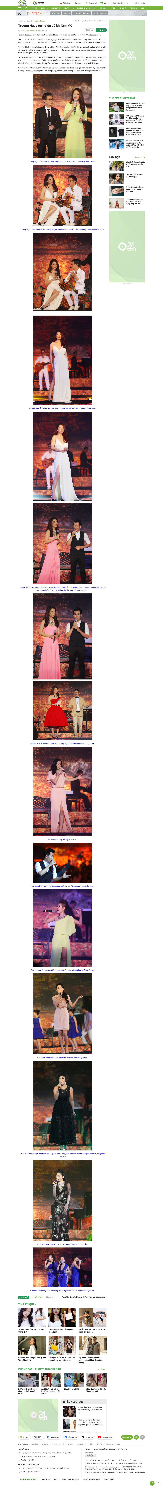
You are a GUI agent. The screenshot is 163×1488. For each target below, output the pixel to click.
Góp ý (56, 1479)
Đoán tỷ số (93, 3)
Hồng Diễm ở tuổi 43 (71, 1389)
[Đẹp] (35, 13)
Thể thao (133, 8)
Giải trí (66, 8)
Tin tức (34, 8)
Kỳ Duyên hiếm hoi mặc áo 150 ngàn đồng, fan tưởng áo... (61, 1359)
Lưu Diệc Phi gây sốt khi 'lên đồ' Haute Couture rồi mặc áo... (50, 1391)
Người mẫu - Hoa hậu (81, 13)
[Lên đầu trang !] (158, 1483)
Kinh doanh (55, 8)
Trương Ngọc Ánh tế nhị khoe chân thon (61, 1330)
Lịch (105, 3)
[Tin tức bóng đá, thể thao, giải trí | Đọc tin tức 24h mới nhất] (22, 3)
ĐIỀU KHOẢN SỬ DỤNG (91, 1479)
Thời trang (55, 13)
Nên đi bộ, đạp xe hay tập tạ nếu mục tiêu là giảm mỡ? (135, 164)
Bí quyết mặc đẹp (38, 21)
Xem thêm (101, 1369)
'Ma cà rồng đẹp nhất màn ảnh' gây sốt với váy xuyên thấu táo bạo (90, 1409)
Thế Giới (123, 8)
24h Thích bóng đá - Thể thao (84, 8)
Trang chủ (21, 21)
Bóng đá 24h (72, 1437)
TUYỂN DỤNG (109, 1479)
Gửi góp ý (39, 1297)
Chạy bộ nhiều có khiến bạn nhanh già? (134, 176)
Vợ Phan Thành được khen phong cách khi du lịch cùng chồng (91, 1360)
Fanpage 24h (55, 1437)
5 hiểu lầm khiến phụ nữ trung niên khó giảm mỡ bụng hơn (135, 189)
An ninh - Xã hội (58, 1444)
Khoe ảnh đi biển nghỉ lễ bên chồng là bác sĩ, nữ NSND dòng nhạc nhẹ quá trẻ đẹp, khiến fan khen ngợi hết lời (90, 1422)
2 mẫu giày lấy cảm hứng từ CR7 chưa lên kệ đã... (92, 1330)
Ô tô (142, 8)
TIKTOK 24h (89, 1437)
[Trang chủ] (22, 13)
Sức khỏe (103, 8)
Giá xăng (78, 3)
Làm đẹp (67, 13)
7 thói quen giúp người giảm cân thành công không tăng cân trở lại (134, 201)
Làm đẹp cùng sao (99, 13)
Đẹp (28, 21)
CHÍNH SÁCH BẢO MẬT (70, 1479)
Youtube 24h (107, 1437)
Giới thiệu (46, 1479)
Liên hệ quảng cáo (28, 1479)
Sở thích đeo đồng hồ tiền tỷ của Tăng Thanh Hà (32, 1359)
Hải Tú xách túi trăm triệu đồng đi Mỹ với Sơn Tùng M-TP (27, 1391)
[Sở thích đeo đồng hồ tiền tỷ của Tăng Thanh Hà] (32, 1345)
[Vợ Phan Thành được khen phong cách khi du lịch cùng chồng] (93, 1345)
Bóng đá (44, 8)
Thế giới (45, 1444)
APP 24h (26, 1437)
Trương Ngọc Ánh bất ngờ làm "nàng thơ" (31, 1330)
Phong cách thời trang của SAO (35, 31)
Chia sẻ (102, 30)
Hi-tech (113, 8)
